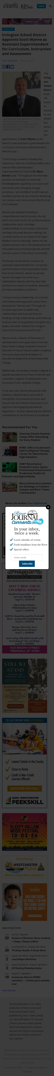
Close (48, 507)
